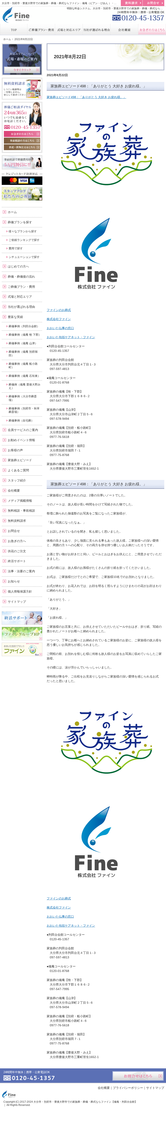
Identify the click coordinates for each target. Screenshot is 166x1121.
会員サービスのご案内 (23, 430)
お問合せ (14, 531)
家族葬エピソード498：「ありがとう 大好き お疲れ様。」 (99, 86)
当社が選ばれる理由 (21, 306)
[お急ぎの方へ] (152, 29)
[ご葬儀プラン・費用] (41, 29)
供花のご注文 (17, 551)
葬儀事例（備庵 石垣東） (24, 375)
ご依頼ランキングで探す (24, 240)
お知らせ (14, 581)
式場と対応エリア (20, 296)
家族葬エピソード (20, 460)
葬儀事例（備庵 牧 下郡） (25, 334)
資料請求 (131, 3)
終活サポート (17, 561)
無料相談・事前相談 (21, 510)
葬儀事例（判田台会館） (24, 326)
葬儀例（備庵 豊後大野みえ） (24, 386)
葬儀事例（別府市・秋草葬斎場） (24, 410)
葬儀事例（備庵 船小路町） (23, 365)
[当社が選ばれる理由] (96, 29)
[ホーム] (13, 29)
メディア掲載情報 (20, 500)
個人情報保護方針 (20, 591)
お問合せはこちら (138, 1076)
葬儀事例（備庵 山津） (23, 343)
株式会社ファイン (59, 319)
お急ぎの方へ (17, 541)
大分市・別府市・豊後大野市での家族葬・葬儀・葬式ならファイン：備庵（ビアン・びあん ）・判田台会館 (64, 3)
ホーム (12, 212)
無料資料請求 (17, 520)
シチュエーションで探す (24, 257)
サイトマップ (17, 601)
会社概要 (14, 490)
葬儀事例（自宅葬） (21, 420)
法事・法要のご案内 (21, 571)
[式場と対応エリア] (69, 29)
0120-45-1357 (138, 15)
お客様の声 (15, 450)
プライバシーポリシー (128, 1088)
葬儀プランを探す (20, 222)
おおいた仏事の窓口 (60, 328)
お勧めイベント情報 (21, 440)
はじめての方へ (18, 266)
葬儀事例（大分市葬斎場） (23, 398)
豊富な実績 (15, 317)
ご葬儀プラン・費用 (21, 286)
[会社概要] (124, 29)
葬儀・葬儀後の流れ (21, 276)
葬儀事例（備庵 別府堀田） (23, 353)
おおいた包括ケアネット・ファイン (71, 337)
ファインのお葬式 (59, 310)
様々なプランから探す (23, 231)
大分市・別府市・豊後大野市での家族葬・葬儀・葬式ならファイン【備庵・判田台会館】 (85, 1101)
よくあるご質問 (18, 470)
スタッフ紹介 (17, 480)
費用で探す (16, 248)
